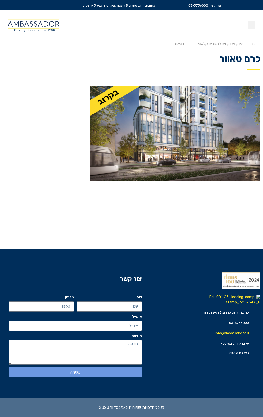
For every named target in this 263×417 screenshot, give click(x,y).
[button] (251, 25)
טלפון (69, 297)
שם (139, 297)
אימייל (137, 316)
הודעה (137, 336)
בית (254, 44)
